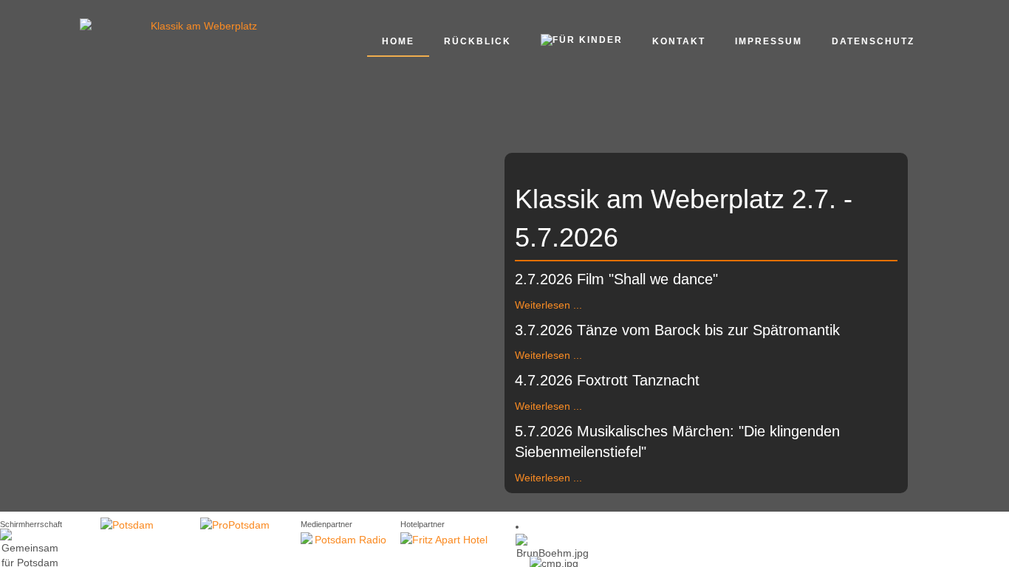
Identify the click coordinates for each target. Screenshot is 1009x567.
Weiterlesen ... (548, 305)
